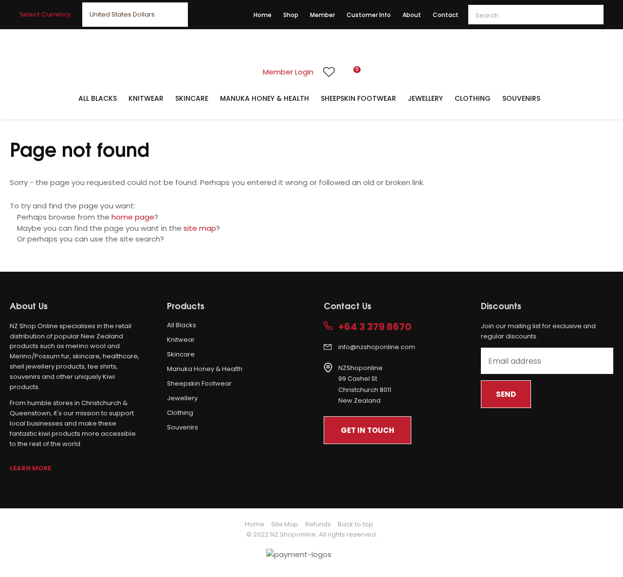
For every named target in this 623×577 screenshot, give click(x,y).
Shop (290, 15)
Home (263, 15)
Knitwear (146, 98)
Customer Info (369, 15)
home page (132, 217)
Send (506, 394)
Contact (445, 15)
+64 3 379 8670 (374, 327)
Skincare (191, 98)
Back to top (355, 524)
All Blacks (97, 98)
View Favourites (329, 72)
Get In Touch (367, 430)
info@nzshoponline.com (376, 347)
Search (592, 14)
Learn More (30, 468)
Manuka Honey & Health (264, 98)
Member (322, 15)
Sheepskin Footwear (358, 98)
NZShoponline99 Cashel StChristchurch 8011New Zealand (364, 384)
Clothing (473, 98)
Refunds (318, 524)
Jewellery (425, 98)
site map (199, 228)
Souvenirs (521, 98)
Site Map (284, 524)
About (412, 15)
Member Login (288, 72)
